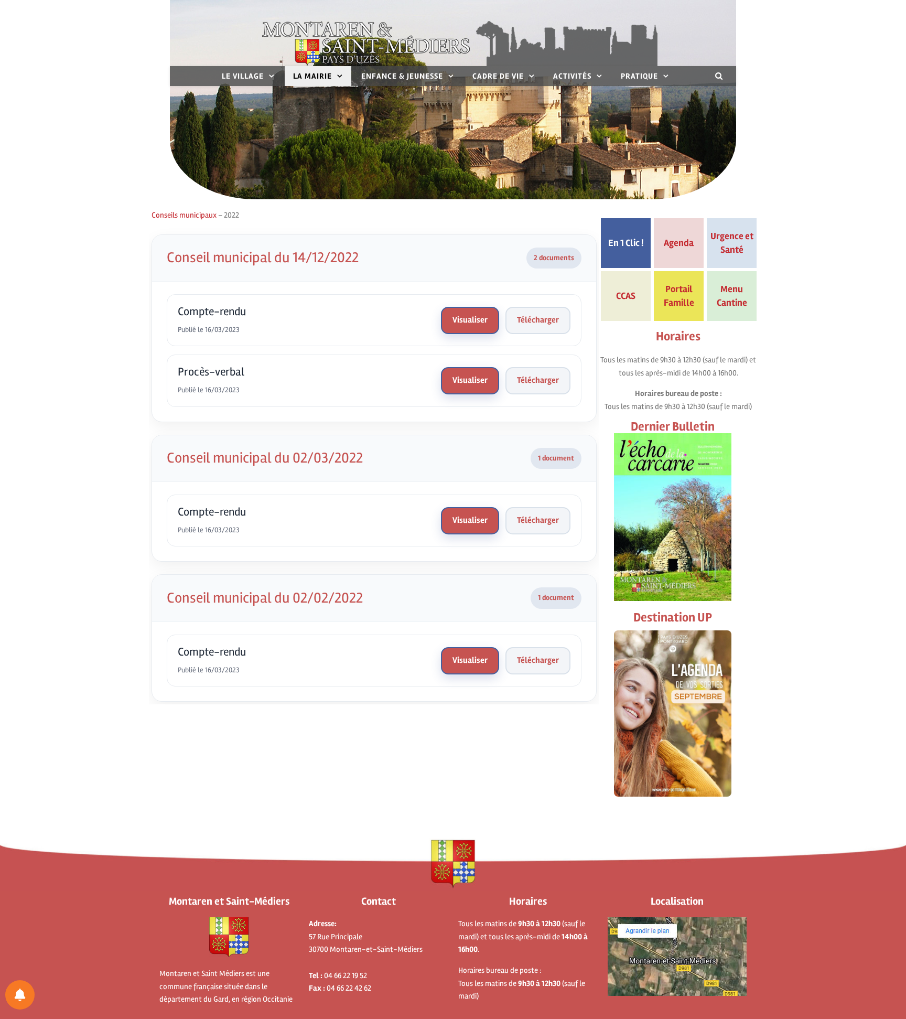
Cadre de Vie (498, 76)
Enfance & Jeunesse (402, 76)
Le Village (243, 76)
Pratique (639, 76)
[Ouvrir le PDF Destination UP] (672, 713)
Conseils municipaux (184, 215)
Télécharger (538, 320)
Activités (572, 76)
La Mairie (312, 76)
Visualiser (470, 320)
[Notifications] (20, 995)
